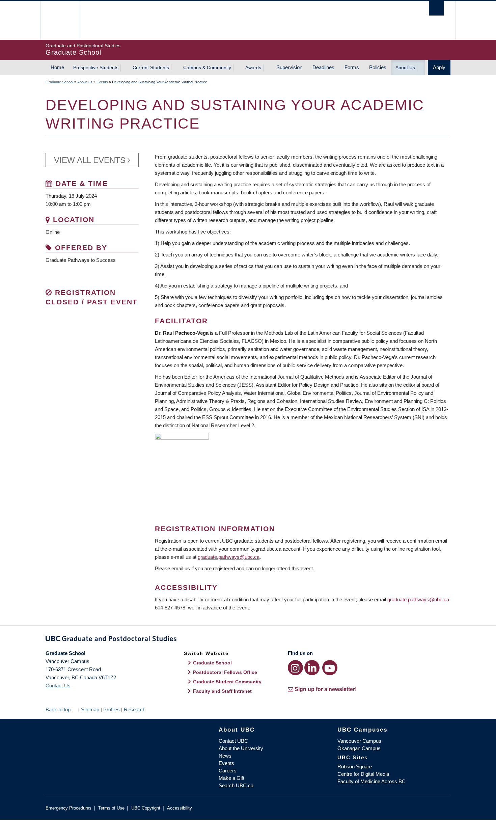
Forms (352, 67)
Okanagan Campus (359, 748)
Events (102, 82)
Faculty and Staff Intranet (222, 691)
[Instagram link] (295, 667)
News (225, 756)
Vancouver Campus (359, 741)
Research (134, 709)
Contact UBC (233, 741)
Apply (439, 67)
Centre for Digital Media (363, 774)
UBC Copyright (145, 808)
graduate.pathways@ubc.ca (228, 557)
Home (57, 67)
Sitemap (90, 709)
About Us (405, 67)
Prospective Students (95, 67)
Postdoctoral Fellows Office (225, 672)
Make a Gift (231, 778)
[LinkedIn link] (312, 667)
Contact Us (58, 685)
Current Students (151, 67)
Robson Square (354, 766)
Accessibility (179, 808)
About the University (241, 748)
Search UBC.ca (236, 785)
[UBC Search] (436, 8)
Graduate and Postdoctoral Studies (248, 640)
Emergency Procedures (68, 808)
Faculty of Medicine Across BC (371, 781)
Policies (377, 67)
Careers (228, 770)
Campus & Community (207, 67)
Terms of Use (111, 808)
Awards (253, 67)
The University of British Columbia (59, 20)
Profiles (111, 709)
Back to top (59, 709)
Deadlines (323, 67)
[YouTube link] (329, 667)
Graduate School (59, 82)
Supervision (289, 67)
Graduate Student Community (227, 681)
